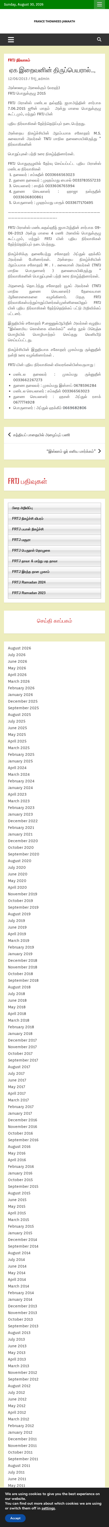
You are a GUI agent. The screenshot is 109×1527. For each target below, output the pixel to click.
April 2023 (17, 794)
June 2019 (17, 927)
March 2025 (19, 747)
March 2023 (19, 801)
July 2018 (16, 993)
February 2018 (21, 1027)
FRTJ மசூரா (21, 540)
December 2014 (22, 1239)
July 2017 (16, 1073)
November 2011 (22, 1445)
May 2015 (16, 1206)
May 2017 (16, 1086)
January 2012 (20, 1432)
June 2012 (17, 1399)
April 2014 (17, 1279)
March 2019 (18, 940)
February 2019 (21, 947)
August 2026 (19, 648)
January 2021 (20, 834)
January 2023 (20, 814)
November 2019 (22, 894)
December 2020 (23, 840)
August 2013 (19, 1332)
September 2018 (23, 980)
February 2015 (21, 1226)
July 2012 (16, 1392)
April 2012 (17, 1412)
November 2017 (22, 1046)
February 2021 (21, 827)
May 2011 (16, 1485)
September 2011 (23, 1459)
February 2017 (21, 1106)
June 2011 (17, 1478)
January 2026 (20, 694)
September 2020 (23, 854)
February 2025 (21, 754)
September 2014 (23, 1246)
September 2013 (23, 1326)
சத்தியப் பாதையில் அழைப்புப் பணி (41, 435)
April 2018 (17, 1013)
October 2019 (20, 900)
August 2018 (19, 987)
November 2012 (22, 1372)
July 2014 (16, 1259)
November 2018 (22, 967)
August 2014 (19, 1253)
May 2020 (17, 880)
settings (48, 1508)
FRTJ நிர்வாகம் (19, 60)
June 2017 (17, 1080)
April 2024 (17, 767)
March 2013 (18, 1366)
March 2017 (18, 1100)
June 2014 (17, 1266)
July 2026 (17, 654)
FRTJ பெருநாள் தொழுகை (31, 550)
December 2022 (23, 821)
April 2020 (17, 887)
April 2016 (17, 1159)
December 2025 (23, 701)
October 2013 (20, 1319)
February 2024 (21, 781)
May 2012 (17, 1405)
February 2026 (21, 688)
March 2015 (18, 1219)
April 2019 (17, 934)
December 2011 (22, 1439)
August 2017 (19, 1066)
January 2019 (20, 953)
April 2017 (17, 1093)
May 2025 (17, 734)
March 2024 (19, 774)
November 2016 (22, 1126)
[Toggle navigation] (11, 39)
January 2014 (20, 1299)
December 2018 (22, 960)
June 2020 (17, 874)
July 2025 (16, 721)
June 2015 (17, 1199)
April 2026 (17, 674)
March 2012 (18, 1419)
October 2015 (20, 1179)
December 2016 (22, 1120)
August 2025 (19, 714)
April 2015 (17, 1213)
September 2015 (23, 1186)
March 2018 (18, 1020)
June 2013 (17, 1346)
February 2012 (21, 1425)
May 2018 (17, 1007)
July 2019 (16, 920)
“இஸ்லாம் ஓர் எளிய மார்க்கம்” (71, 451)
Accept (15, 1518)
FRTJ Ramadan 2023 (29, 593)
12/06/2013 (18, 79)
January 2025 (20, 761)
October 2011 (20, 1452)
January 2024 (20, 787)
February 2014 (21, 1292)
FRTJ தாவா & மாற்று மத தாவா (35, 561)
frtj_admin (40, 79)
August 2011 (19, 1465)
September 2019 (23, 907)
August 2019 (19, 914)
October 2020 (21, 847)
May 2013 (16, 1352)
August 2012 (19, 1385)
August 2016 (19, 1146)
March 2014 (18, 1286)
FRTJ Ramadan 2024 (29, 582)
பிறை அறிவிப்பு (22, 508)
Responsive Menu (99, 4)
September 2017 (23, 1060)
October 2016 (20, 1133)
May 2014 (16, 1272)
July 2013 (16, 1339)
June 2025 (17, 727)
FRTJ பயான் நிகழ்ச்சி (28, 529)
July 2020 (17, 867)
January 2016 (20, 1173)
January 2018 (20, 1033)
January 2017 (20, 1113)
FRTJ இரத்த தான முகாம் (30, 572)
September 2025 (23, 708)
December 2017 (22, 1040)
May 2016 (17, 1153)
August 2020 (19, 860)
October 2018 (20, 973)
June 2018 (17, 1000)
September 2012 (23, 1379)
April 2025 (17, 741)
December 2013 (22, 1306)
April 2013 (17, 1359)
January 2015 (20, 1233)
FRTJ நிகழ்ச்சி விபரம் (27, 519)
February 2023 (21, 807)
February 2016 (21, 1166)
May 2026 (17, 668)
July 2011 (16, 1472)
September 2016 (23, 1140)
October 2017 (20, 1053)
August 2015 (19, 1193)
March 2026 (19, 681)
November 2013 (22, 1312)
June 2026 (17, 661)
